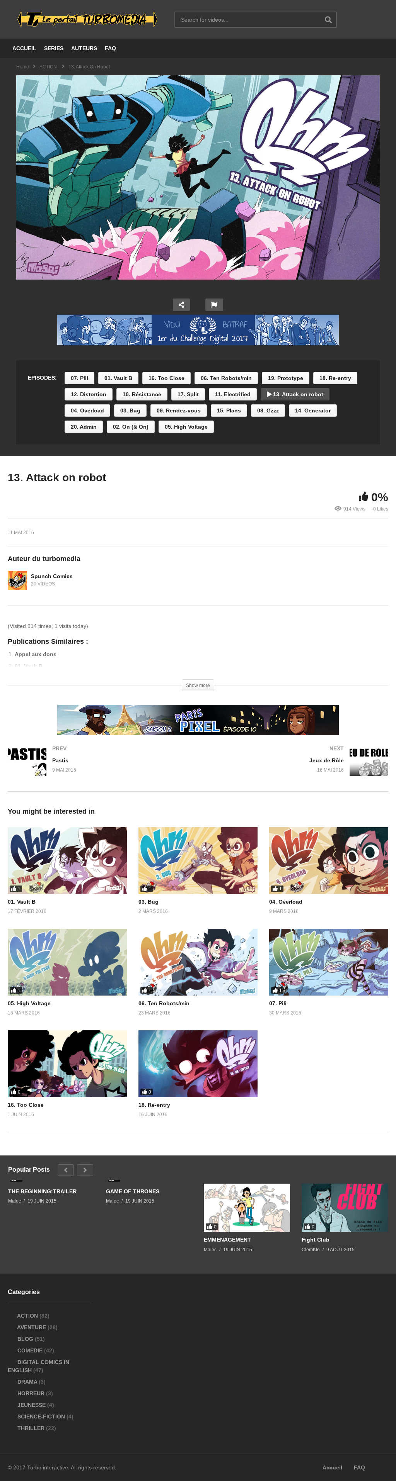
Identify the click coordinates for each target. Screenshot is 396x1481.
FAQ (110, 48)
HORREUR (31, 1393)
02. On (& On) (130, 427)
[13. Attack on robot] (67, 860)
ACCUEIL (24, 48)
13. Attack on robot (297, 394)
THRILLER (31, 1428)
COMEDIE (30, 1350)
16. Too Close (166, 378)
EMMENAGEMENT (227, 1240)
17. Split (188, 394)
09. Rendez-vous (179, 410)
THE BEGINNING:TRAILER (42, 1191)
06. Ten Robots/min (226, 378)
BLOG (25, 1339)
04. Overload (87, 410)
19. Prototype (285, 378)
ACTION (27, 1316)
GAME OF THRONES (132, 1191)
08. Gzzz (268, 410)
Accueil (332, 1467)
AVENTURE (32, 1327)
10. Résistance (142, 394)
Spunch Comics (52, 576)
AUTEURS (84, 48)
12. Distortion (88, 394)
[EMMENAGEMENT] (247, 1208)
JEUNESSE (31, 1405)
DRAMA (27, 1382)
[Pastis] (99, 769)
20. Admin (84, 427)
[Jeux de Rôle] (297, 769)
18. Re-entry (335, 378)
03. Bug (130, 410)
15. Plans (229, 410)
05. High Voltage (186, 427)
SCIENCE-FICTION (41, 1416)
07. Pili (79, 378)
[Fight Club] (345, 1208)
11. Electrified (233, 394)
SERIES (53, 48)
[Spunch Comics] (17, 580)
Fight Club (315, 1240)
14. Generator (313, 410)
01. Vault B (118, 378)
